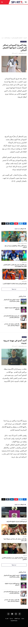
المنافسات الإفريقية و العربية (17, 37)
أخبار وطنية (24, 337)
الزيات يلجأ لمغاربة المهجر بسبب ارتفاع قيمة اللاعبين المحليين (14, 558)
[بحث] (2, 2)
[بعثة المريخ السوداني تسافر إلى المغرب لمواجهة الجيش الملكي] (14, 64)
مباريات (22, 618)
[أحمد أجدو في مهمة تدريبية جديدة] (14, 357)
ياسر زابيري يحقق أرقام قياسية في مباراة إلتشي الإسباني (11, 316)
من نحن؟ (11, 618)
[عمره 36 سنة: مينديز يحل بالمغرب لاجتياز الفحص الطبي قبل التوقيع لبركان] (14, 255)
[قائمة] (26, 2)
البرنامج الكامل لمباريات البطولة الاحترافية (17, 521)
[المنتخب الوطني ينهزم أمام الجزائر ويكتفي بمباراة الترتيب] (23, 301)
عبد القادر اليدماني (21, 53)
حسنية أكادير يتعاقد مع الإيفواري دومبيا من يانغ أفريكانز (16, 246)
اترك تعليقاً (14, 289)
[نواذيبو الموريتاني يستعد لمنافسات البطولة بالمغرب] (14, 274)
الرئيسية (25, 37)
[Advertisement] (14, 21)
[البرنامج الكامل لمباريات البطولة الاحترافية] (23, 310)
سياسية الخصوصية (14, 620)
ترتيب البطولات (17, 618)
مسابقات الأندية (7, 37)
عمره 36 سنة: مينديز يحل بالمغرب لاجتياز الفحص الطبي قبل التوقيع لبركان (15, 265)
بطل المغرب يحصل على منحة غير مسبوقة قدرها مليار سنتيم (11, 324)
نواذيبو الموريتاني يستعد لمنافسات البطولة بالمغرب (15, 283)
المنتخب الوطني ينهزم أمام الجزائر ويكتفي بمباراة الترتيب (11, 300)
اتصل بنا (6, 618)
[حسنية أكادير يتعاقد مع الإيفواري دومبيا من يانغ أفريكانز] (14, 236)
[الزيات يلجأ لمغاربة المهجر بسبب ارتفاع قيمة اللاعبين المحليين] (14, 548)
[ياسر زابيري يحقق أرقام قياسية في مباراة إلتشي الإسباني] (23, 318)
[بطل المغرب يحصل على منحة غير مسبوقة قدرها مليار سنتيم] (23, 326)
